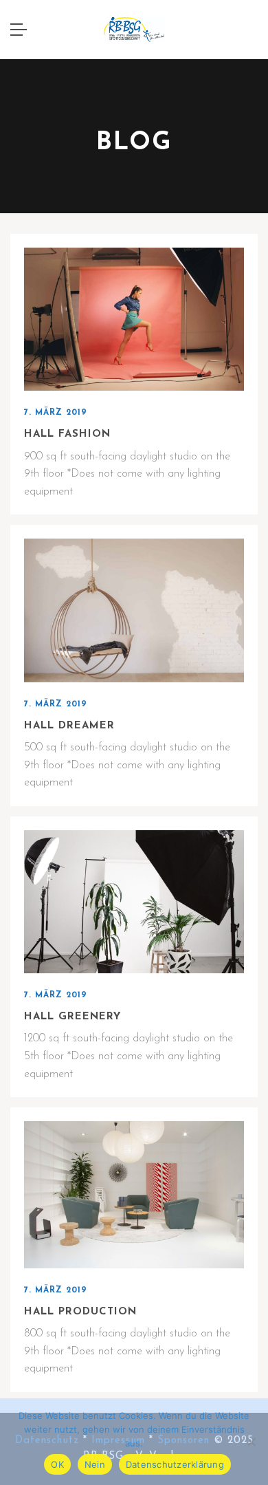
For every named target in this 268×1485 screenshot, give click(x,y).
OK (57, 1464)
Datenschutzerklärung (175, 1464)
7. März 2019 (55, 413)
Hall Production (80, 1312)
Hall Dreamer (69, 726)
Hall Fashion (67, 434)
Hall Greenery (72, 1017)
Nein (95, 1464)
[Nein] (251, 1442)
